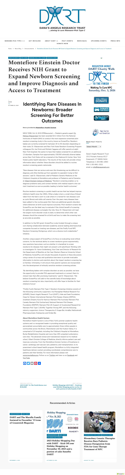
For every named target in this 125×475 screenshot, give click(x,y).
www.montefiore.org (30, 355)
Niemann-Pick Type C (14, 41)
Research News (52, 58)
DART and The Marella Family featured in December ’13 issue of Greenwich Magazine (25, 420)
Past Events (67, 41)
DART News (24, 58)
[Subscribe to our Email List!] (101, 132)
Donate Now (62, 43)
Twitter (52, 355)
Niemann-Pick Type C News (37, 58)
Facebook (70, 355)
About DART (50, 41)
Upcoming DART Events (54, 437)
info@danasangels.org (101, 167)
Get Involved (35, 41)
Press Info (115, 41)
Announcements (14, 58)
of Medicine (38, 181)
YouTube (26, 358)
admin (10, 102)
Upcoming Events (99, 41)
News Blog (82, 41)
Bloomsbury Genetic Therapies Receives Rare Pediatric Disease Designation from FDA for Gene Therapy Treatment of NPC (99, 444)
